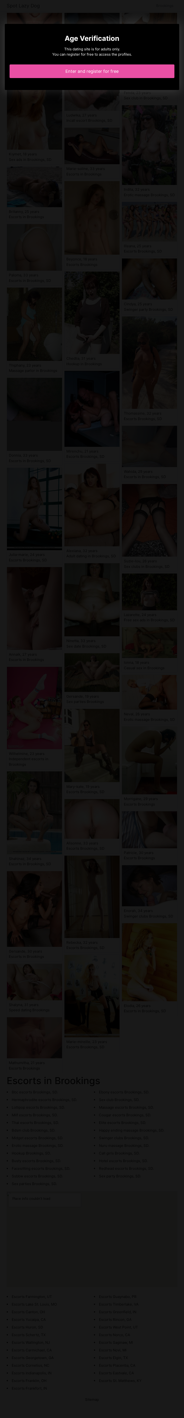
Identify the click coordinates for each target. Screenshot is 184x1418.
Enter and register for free (92, 71)
